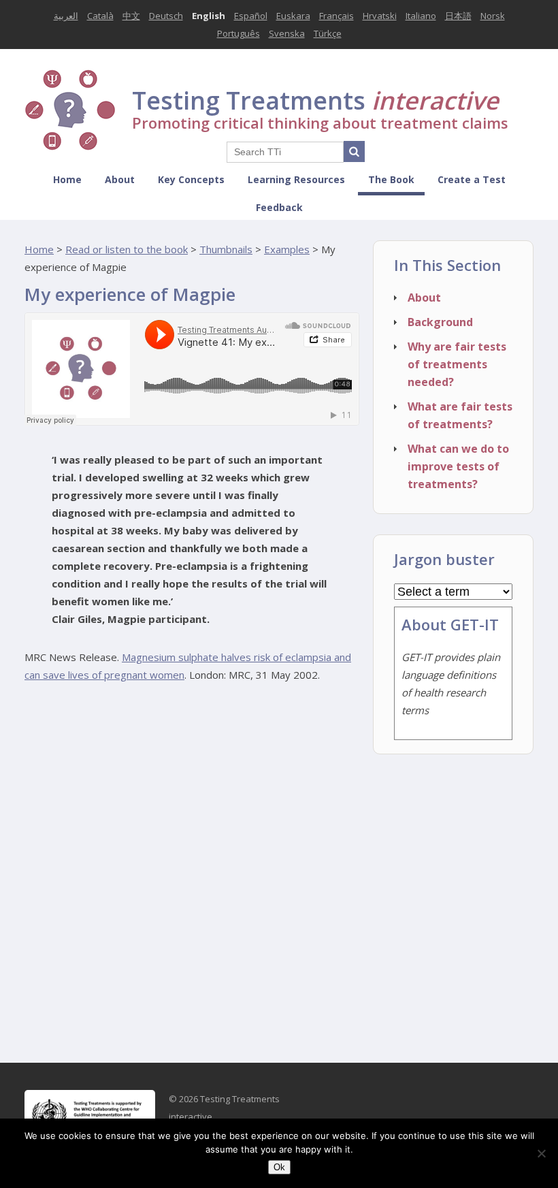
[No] (541, 1153)
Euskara (293, 16)
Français (336, 16)
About (120, 179)
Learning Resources (296, 179)
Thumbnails (225, 249)
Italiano (421, 16)
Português (238, 33)
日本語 (458, 16)
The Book (391, 179)
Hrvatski (380, 16)
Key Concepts (191, 179)
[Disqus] (191, 867)
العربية (66, 16)
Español (250, 16)
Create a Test (472, 179)
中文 (131, 16)
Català (100, 16)
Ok (279, 1167)
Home (67, 179)
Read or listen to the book (126, 249)
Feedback (279, 207)
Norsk (492, 16)
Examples (287, 249)
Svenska (287, 33)
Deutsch (166, 16)
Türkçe (328, 33)
